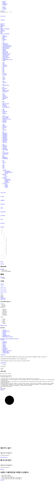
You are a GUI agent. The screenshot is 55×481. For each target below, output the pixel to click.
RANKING (5, 39)
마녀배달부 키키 (6, 44)
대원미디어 (5, 341)
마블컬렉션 (5, 4)
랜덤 (3, 63)
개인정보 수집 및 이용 (7, 476)
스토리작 (4, 347)
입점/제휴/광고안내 (6, 335)
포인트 (6, 176)
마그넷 (4, 112)
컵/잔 (4, 156)
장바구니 (6, 457)
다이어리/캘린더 (6, 116)
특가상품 (3, 306)
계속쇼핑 (2, 457)
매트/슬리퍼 (5, 148)
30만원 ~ (2, 293)
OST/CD (4, 162)
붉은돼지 (4, 49)
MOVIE (1, 24)
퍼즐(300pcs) (5, 136)
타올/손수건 (5, 145)
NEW (1, 26)
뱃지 (3, 110)
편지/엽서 (4, 120)
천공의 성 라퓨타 (6, 48)
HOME (1, 261)
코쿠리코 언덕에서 (6, 57)
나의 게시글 (5, 183)
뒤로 (1, 299)
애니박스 (4, 344)
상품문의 (6, 185)
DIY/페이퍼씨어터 (6, 107)
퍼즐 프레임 (5, 142)
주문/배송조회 (7, 171)
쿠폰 (5, 175)
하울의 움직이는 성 (6, 47)
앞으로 (3, 299)
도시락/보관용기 (6, 152)
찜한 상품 (2, 389)
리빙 (3, 71)
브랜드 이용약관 (6, 475)
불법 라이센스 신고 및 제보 (8, 336)
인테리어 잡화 (5, 97)
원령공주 (4, 50)
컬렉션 (4, 60)
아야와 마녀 (5, 58)
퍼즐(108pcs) (5, 134)
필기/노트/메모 (5, 117)
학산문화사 (5, 349)
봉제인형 (4, 104)
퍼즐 (3, 70)
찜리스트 (6, 173)
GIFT (1, 27)
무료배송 (3, 278)
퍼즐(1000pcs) (5, 139)
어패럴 (4, 125)
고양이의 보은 (5, 56)
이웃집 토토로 (5, 43)
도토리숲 (4, 1)
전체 (3, 42)
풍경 (3, 165)
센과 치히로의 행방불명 (6, 271)
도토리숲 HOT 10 (6, 85)
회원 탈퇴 (6, 181)
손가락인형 (5, 105)
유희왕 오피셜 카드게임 (7, 350)
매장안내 (4, 333)
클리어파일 (5, 121)
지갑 (3, 128)
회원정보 (4, 177)
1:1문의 (6, 184)
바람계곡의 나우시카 (7, 53)
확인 (3, 469)
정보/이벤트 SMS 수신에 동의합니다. (12, 478)
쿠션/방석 (4, 147)
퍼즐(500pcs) (5, 138)
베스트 (4, 298)
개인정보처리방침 (6, 331)
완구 (3, 102)
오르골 (4, 94)
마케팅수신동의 (8, 180)
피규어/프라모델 (6, 103)
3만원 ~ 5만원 (3, 287)
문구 (3, 68)
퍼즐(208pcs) (5, 135)
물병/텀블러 (5, 157)
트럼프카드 (5, 113)
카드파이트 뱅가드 (6, 352)
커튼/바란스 (5, 146)
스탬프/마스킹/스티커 (7, 118)
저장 (3, 479)
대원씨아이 (5, 342)
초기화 (1, 296)
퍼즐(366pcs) (5, 137)
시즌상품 (4, 74)
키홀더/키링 (5, 111)
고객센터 (4, 334)
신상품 (4, 78)
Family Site (2, 339)
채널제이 (4, 346)
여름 (3, 166)
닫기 (1, 387)
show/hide (2, 263)
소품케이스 (5, 98)
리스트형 (5, 325)
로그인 (4, 6)
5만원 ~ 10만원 (3, 289)
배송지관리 (7, 182)
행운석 (4, 89)
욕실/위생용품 (5, 149)
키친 (3, 72)
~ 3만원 (1, 285)
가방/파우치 (5, 126)
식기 (3, 155)
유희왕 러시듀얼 (6, 351)
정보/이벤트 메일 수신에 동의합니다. (12, 477)
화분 (3, 99)
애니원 (4, 343)
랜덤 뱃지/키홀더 (6, 90)
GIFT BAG (5, 82)
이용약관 (4, 332)
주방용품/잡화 (5, 158)
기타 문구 (4, 122)
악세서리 (4, 127)
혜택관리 (4, 174)
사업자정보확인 (3, 362)
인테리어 (4, 64)
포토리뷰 (7, 28)
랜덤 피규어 (5, 88)
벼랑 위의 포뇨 (5, 51)
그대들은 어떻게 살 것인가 (8, 59)
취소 (1, 469)
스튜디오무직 (5, 348)
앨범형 (1, 325)
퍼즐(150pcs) (5, 133)
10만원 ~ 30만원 (3, 291)
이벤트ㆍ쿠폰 (3, 28)
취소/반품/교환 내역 (8, 172)
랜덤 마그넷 (5, 91)
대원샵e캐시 (5, 3)
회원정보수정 (7, 179)
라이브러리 (5, 73)
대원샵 (4, 2)
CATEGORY (2, 25)
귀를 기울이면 (5, 52)
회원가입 (4, 7)
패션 (3, 69)
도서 (3, 161)
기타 (3, 40)
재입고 (4, 79)
